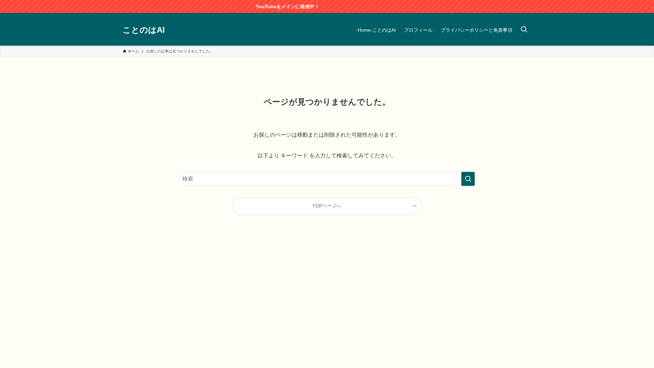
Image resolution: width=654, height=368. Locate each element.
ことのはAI (144, 30)
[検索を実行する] (468, 179)
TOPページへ (326, 206)
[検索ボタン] (523, 30)
